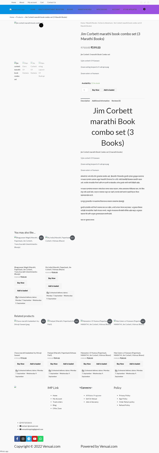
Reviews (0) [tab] (116, 101)
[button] (148, 9)
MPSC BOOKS (102, 9)
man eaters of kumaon (90, 73)
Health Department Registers (51, 9)
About (21, 2)
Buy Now (95, 90)
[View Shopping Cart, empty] (143, 9)
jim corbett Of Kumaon (91, 61)
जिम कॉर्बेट (115, 179)
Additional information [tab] (101, 101)
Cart (42, 2)
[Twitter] (145, 2)
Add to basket (109, 90)
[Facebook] (141, 2)
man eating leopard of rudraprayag (95, 67)
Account (116, 9)
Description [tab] (85, 101)
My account (32, 2)
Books (70, 9)
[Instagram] (148, 2)
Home (13, 2)
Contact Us (51, 2)
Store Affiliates (130, 9)
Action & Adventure (105, 23)
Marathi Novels (84, 9)
